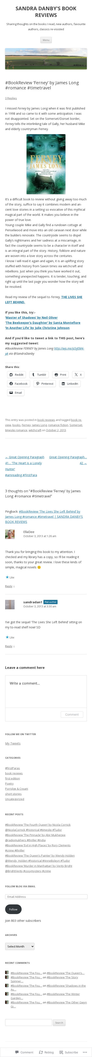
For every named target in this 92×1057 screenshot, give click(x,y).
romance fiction (58, 425)
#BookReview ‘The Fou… (26, 973)
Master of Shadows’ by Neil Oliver (32, 317)
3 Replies (11, 98)
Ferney (26, 425)
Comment (72, 714)
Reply (8, 586)
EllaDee (28, 532)
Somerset (76, 425)
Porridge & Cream (16, 789)
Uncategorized (14, 799)
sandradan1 (32, 602)
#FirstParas (12, 768)
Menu (46, 40)
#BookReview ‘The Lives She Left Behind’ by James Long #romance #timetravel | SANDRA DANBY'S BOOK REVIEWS (44, 516)
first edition (12, 778)
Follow (13, 909)
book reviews (46, 420)
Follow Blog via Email (20, 886)
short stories (13, 794)
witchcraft (35, 430)
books (16, 425)
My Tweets (13, 743)
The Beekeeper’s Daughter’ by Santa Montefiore (43, 323)
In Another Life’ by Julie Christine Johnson (38, 328)
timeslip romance (16, 430)
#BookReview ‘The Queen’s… (66, 973)
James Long (39, 425)
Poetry (9, 783)
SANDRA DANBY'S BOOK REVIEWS (46, 11)
